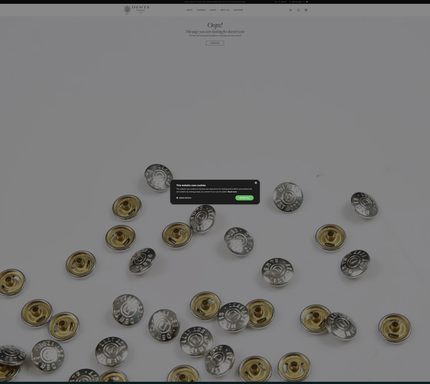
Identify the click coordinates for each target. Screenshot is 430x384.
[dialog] (215, 192)
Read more (232, 192)
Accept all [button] (244, 198)
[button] (183, 198)
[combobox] (256, 183)
